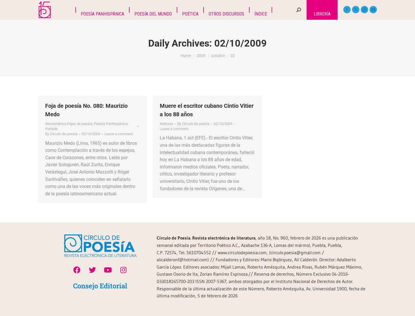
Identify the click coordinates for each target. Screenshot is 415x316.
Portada (51, 129)
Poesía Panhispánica (111, 124)
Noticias (166, 124)
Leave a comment (118, 134)
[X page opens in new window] (355, 9)
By (61, 134)
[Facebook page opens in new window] (347, 9)
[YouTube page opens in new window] (373, 9)
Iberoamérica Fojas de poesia (68, 124)
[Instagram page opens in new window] (364, 9)
